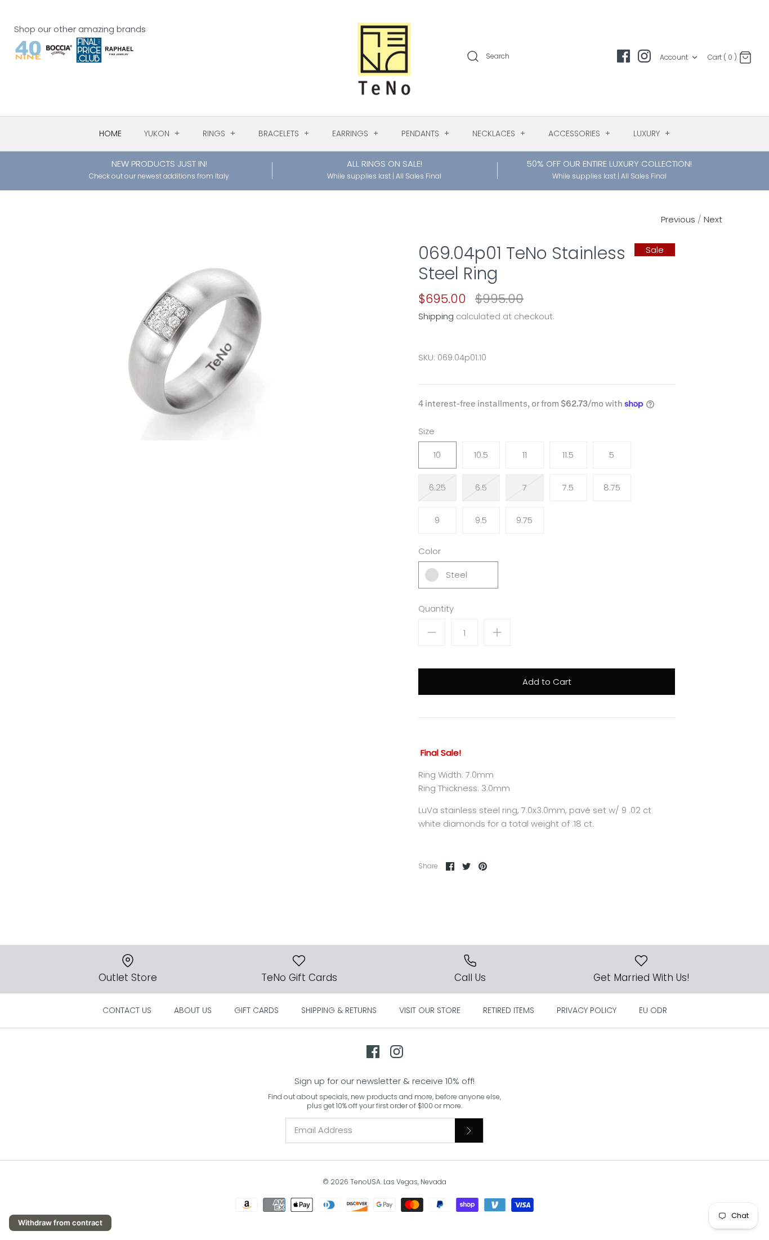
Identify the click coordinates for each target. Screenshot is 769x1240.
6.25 (437, 487)
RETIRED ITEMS (508, 1010)
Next (713, 219)
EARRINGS (355, 133)
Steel (456, 575)
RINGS (219, 133)
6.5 (481, 487)
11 (524, 455)
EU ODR (653, 1010)
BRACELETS (284, 133)
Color (429, 551)
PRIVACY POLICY (586, 1010)
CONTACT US (126, 1010)
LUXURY (651, 133)
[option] (195, 341)
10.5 (481, 455)
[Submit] (469, 1130)
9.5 (481, 520)
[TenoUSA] (385, 58)
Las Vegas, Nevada (414, 1182)
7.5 (568, 487)
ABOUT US (193, 1010)
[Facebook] (623, 56)
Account (674, 57)
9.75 (524, 520)
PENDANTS (425, 133)
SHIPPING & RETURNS (339, 1010)
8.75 (611, 487)
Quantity (436, 608)
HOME (110, 133)
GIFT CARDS (256, 1010)
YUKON (162, 133)
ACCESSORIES (579, 133)
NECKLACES (499, 133)
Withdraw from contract (60, 1222)
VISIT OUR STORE (429, 1010)
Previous (678, 219)
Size (426, 431)
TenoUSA (365, 1182)
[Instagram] (644, 56)
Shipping (436, 316)
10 (437, 455)
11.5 (568, 455)
